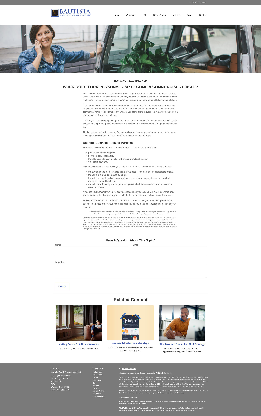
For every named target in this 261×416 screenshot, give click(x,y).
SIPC (145, 403)
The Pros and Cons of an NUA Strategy (182, 344)
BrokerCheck (166, 373)
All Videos (97, 393)
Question (59, 262)
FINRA (140, 403)
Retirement (97, 372)
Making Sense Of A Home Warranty (79, 344)
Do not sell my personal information (171, 393)
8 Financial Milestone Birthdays (130, 343)
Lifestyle (96, 388)
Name (58, 244)
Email (135, 244)
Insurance (97, 380)
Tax (94, 382)
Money (96, 385)
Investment (97, 374)
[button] (131, 15)
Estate (95, 377)
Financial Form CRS (129, 369)
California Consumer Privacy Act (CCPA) (187, 390)
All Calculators (99, 396)
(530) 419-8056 (199, 2)
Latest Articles (99, 391)
